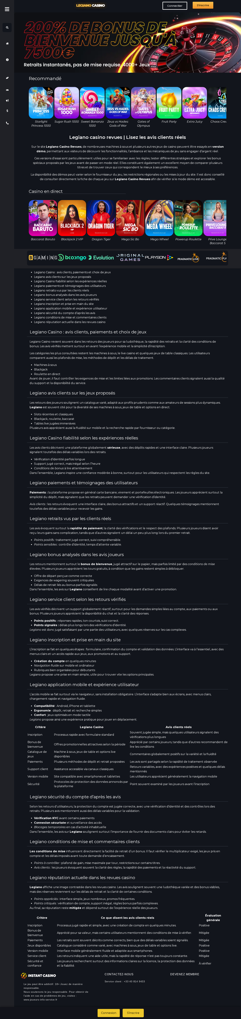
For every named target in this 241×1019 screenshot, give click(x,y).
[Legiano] (7, 43)
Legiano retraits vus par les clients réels (61, 290)
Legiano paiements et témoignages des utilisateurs (70, 286)
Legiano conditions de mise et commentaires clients (70, 317)
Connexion (108, 1013)
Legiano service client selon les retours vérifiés (66, 299)
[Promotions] (7, 100)
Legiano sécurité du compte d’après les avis (64, 313)
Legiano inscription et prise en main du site (64, 304)
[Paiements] (7, 111)
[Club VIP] (7, 78)
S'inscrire (133, 1013)
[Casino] (7, 90)
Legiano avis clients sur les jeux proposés (62, 277)
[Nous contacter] (7, 123)
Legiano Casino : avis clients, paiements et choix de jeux (72, 272)
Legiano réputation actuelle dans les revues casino (70, 322)
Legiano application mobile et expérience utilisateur (70, 308)
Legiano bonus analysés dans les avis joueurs (65, 295)
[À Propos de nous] (7, 59)
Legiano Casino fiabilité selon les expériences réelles (70, 281)
